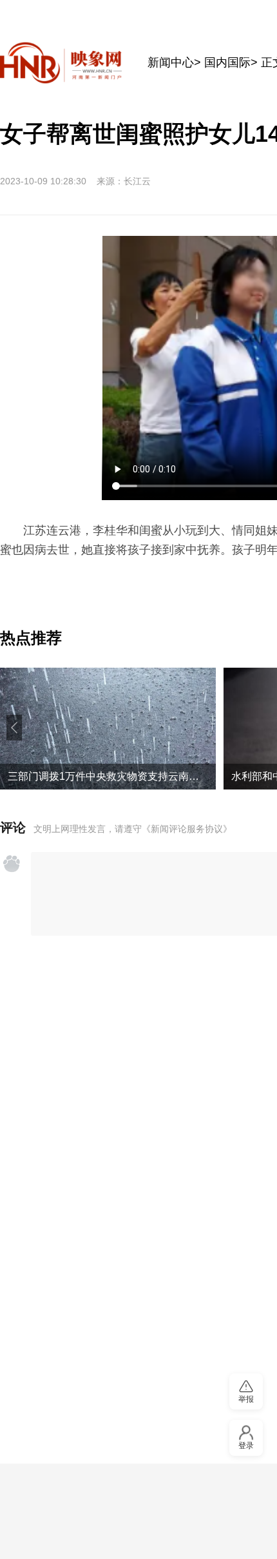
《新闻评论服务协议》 (187, 829)
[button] (14, 728)
